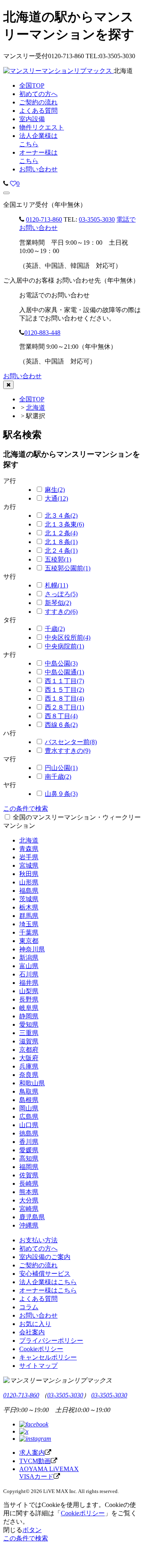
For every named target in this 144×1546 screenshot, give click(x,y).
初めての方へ (38, 1248)
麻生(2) (55, 489)
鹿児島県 (32, 1217)
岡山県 (28, 1108)
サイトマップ (38, 1365)
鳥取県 (28, 1091)
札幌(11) (56, 585)
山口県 (28, 1125)
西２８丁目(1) (64, 707)
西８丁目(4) (61, 716)
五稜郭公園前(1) (67, 568)
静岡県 (28, 1016)
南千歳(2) (58, 776)
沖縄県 (28, 1225)
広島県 (28, 1116)
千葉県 (28, 932)
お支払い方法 (38, 1240)
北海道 (35, 407)
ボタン (32, 1529)
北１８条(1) (61, 541)
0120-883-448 (42, 332)
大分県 (28, 1200)
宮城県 (28, 865)
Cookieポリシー (41, 1349)
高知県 (28, 1158)
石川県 (28, 974)
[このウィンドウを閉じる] (8, 385)
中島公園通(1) (64, 672)
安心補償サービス (44, 1273)
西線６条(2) (61, 724)
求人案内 (32, 1452)
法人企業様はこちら (48, 1282)
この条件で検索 (25, 808)
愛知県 (28, 1024)
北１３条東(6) (64, 524)
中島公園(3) (61, 663)
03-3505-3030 (97, 219)
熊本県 (28, 1191)
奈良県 (28, 1074)
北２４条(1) (61, 550)
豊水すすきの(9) (67, 750)
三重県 (28, 1032)
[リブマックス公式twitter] (23, 1431)
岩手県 (28, 857)
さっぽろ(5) (61, 594)
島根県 (28, 1099)
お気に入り (35, 1323)
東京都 (28, 940)
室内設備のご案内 (44, 1256)
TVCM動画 (35, 1461)
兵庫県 (28, 1066)
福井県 (28, 982)
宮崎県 (28, 1208)
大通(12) (56, 498)
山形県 (28, 882)
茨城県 (28, 899)
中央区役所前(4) (67, 637)
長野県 (28, 999)
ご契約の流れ (38, 1265)
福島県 (28, 890)
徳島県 (28, 1133)
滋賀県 (28, 1041)
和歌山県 (32, 1083)
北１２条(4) (61, 533)
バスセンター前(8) (71, 742)
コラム (28, 1307)
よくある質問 (38, 1298)
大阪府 (28, 1058)
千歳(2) (55, 628)
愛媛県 (28, 1150)
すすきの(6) (61, 611)
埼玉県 (28, 924)
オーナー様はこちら (48, 1290)
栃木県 (28, 907)
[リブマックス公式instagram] (35, 1438)
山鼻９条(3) (61, 793)
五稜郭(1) (58, 559)
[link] (5, 183)
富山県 (28, 966)
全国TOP (31, 399)
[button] (6, 193)
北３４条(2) (61, 515)
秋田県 (28, 873)
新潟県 (28, 957)
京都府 (28, 1049)
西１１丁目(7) (64, 681)
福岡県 (28, 1166)
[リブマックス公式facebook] (33, 1424)
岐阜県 (28, 1007)
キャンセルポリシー (48, 1357)
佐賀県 (28, 1175)
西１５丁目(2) (64, 689)
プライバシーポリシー (51, 1340)
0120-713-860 (44, 219)
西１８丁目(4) (64, 698)
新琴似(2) (58, 602)
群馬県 (28, 915)
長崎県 (28, 1183)
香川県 (28, 1141)
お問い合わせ (38, 169)
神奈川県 (32, 949)
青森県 (28, 848)
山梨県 (28, 991)
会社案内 (32, 1332)
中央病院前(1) (64, 646)
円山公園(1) (61, 767)
